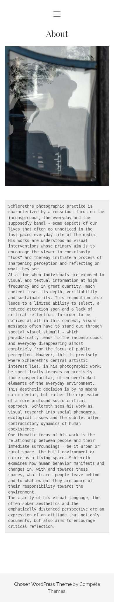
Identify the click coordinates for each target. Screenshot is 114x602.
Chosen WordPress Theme (43, 584)
